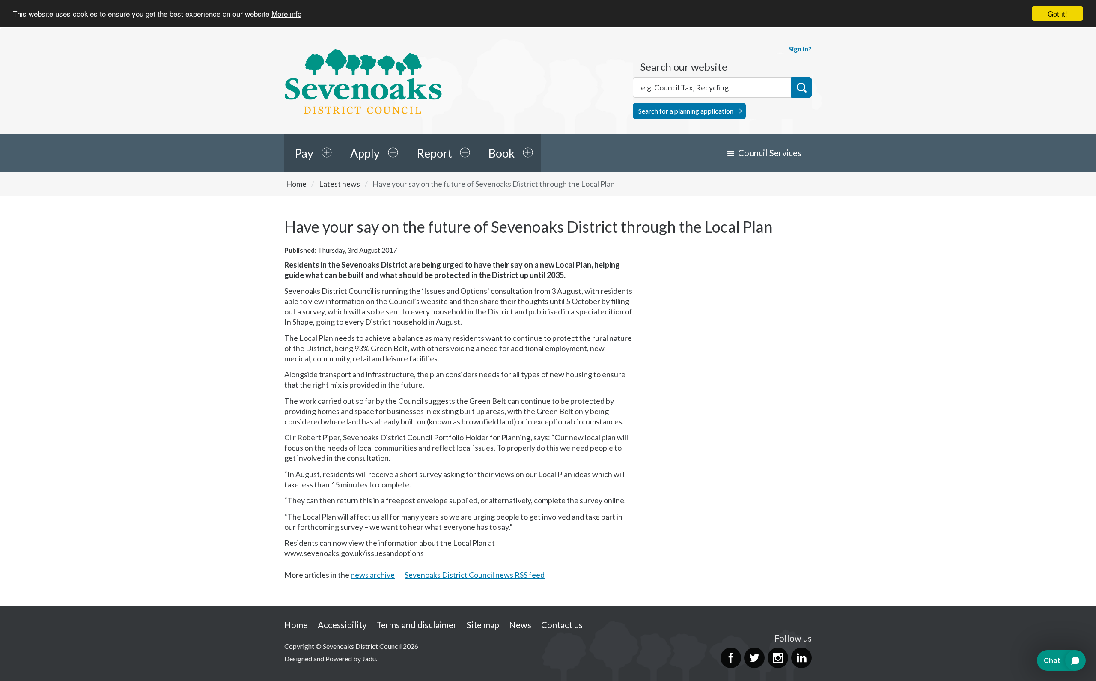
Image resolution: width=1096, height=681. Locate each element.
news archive (373, 574)
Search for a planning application (685, 111)
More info (286, 14)
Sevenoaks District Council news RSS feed (475, 574)
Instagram (778, 658)
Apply (365, 153)
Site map (483, 625)
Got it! (1057, 13)
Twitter (754, 658)
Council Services (769, 153)
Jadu (369, 658)
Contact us (562, 625)
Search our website (683, 67)
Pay (304, 153)
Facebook (731, 658)
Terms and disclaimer (416, 625)
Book (501, 153)
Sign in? (800, 49)
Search (801, 87)
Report (434, 153)
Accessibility (342, 625)
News (520, 625)
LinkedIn (801, 658)
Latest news (339, 183)
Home (296, 183)
